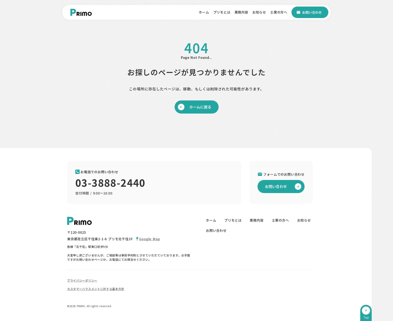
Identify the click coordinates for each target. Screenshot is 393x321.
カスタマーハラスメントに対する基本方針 (95, 289)
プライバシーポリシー (82, 280)
